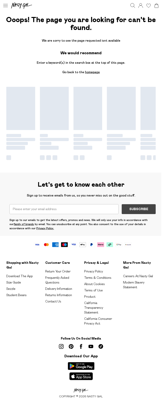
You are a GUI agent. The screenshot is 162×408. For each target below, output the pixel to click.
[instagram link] (61, 346)
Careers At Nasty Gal (138, 276)
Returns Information (58, 295)
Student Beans (16, 295)
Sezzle (10, 288)
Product (89, 296)
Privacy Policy (93, 271)
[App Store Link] (81, 371)
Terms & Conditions (97, 277)
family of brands (24, 224)
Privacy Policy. (45, 228)
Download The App (19, 276)
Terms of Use (93, 290)
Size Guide (13, 282)
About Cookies (94, 284)
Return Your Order (58, 271)
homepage (92, 72)
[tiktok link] (100, 346)
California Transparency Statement (93, 307)
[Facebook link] (81, 346)
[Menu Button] (5, 5)
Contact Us (53, 301)
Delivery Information (58, 288)
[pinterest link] (71, 346)
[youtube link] (91, 346)
